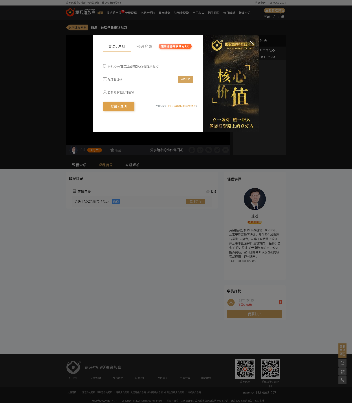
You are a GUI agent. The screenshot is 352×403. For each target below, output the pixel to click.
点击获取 (185, 79)
